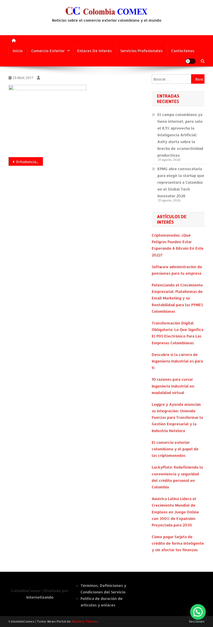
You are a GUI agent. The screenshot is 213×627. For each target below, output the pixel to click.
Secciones (196, 621)
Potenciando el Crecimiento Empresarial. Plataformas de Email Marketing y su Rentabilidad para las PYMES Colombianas (177, 298)
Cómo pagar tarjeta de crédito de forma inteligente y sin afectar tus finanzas (178, 543)
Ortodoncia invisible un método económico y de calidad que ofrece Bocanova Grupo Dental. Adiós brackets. (29, 161)
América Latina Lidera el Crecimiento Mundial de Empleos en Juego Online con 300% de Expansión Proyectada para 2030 (175, 511)
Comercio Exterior (48, 50)
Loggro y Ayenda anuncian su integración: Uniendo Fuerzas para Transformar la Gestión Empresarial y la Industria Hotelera (177, 417)
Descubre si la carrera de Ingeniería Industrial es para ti (177, 361)
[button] (198, 612)
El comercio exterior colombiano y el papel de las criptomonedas (175, 449)
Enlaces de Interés (94, 50)
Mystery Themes (85, 621)
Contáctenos (182, 50)
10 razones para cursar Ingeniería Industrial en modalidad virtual (173, 386)
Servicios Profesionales (141, 50)
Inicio (18, 50)
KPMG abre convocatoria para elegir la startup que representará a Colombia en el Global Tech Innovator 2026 (180, 182)
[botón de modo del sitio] (190, 61)
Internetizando (40, 597)
